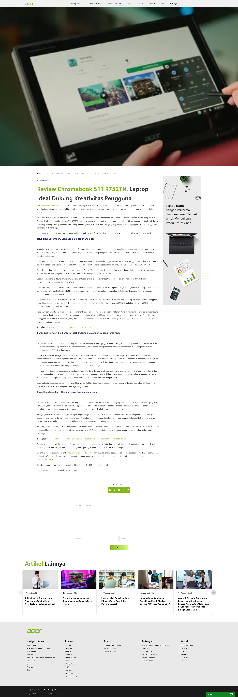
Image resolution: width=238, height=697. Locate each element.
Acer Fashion (70, 673)
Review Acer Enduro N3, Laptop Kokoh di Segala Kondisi (69, 327)
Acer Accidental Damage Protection (156, 645)
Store (29, 670)
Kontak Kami (53, 459)
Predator (183, 648)
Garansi (145, 648)
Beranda (40, 173)
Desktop (68, 648)
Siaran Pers (184, 661)
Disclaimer (61, 690)
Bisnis (49, 173)
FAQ (55, 690)
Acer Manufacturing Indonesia (38, 648)
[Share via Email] (119, 489)
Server (67, 661)
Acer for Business (33, 651)
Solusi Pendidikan (110, 648)
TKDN (67, 667)
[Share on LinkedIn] (128, 489)
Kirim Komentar (119, 548)
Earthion (30, 654)
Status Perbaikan (148, 658)
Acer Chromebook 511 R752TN (80, 453)
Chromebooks (70, 658)
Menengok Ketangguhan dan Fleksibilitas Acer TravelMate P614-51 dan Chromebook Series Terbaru (86, 439)
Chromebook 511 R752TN (48, 205)
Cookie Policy (47, 690)
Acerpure (68, 670)
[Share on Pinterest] (123, 489)
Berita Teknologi (186, 645)
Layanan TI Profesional (112, 645)
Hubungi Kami (147, 661)
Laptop (68, 645)
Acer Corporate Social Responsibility (41, 658)
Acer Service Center (149, 654)
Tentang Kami (32, 645)
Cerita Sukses (32, 661)
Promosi (30, 667)
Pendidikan (184, 654)
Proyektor (69, 654)
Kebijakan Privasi (37, 690)
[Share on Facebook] (110, 489)
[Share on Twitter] (115, 489)
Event (29, 664)
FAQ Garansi (147, 651)
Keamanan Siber (110, 651)
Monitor (68, 651)
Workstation (69, 664)
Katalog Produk (71, 676)
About (27, 690)
